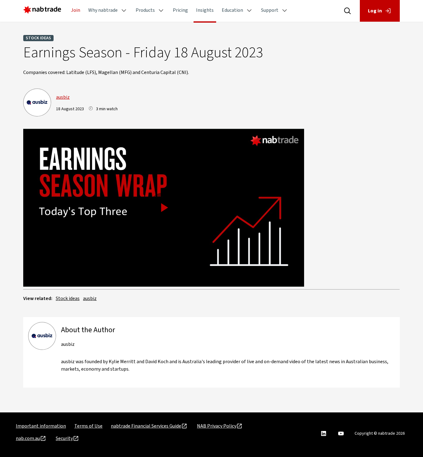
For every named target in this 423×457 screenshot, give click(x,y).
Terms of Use (88, 426)
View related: (37, 298)
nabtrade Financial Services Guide (146, 426)
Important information (41, 426)
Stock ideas (38, 38)
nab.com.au (28, 438)
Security (64, 438)
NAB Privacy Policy (216, 426)
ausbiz (63, 97)
